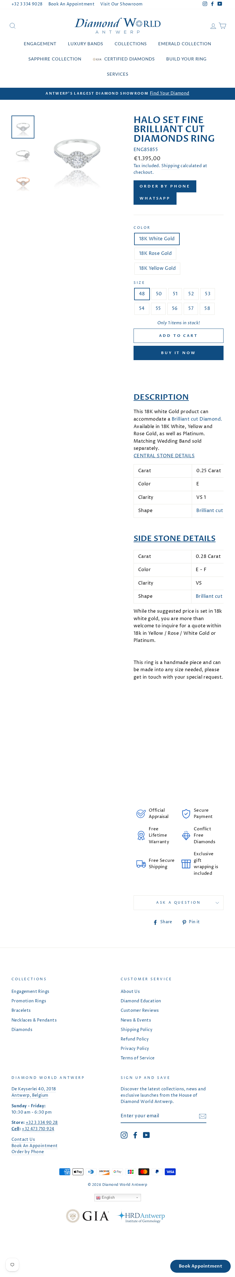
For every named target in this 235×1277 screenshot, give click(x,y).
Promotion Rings (28, 1001)
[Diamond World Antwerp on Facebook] (135, 1135)
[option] (117, 94)
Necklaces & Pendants (34, 1020)
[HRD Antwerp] (140, 1217)
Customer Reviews (140, 1010)
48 (142, 294)
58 (207, 308)
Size (139, 282)
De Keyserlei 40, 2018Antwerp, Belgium (33, 1092)
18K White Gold (157, 239)
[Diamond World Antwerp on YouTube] (146, 1135)
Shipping (170, 166)
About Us (130, 991)
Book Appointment (200, 1266)
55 (158, 308)
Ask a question (178, 902)
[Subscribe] (202, 1116)
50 (159, 294)
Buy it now (178, 353)
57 (190, 308)
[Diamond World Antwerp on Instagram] (124, 1135)
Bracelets (21, 1010)
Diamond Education (141, 1001)
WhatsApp (155, 198)
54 (142, 308)
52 (191, 294)
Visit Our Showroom (121, 4)
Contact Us (23, 1139)
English (108, 1197)
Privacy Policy (135, 1048)
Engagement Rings (30, 991)
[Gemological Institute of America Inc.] (87, 1217)
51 (175, 294)
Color (142, 227)
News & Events (136, 1020)
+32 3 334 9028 (27, 4)
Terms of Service (137, 1058)
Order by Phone (165, 186)
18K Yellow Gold (157, 268)
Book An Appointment (71, 4)
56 (175, 308)
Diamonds (21, 1029)
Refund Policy (135, 1039)
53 (207, 294)
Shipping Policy (136, 1029)
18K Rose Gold (155, 253)
